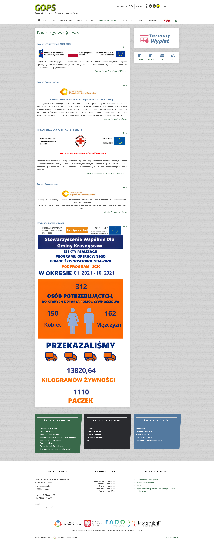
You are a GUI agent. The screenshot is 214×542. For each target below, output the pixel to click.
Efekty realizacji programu (50, 223)
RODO (138, 486)
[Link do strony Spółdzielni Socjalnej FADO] (115, 523)
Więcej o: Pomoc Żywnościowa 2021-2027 (111, 71)
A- (127, 6)
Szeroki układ (176, 6)
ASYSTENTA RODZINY (48, 428)
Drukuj (124, 47)
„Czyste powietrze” (47, 443)
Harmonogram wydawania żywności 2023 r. (59, 129)
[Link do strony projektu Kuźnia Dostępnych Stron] (67, 523)
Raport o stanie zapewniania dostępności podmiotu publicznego (156, 490)
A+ (132, 6)
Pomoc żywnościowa (48, 82)
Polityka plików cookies (145, 483)
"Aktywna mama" (46, 431)
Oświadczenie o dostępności (147, 480)
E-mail (126, 47)
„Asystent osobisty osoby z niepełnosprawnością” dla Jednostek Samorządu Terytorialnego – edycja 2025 (59, 437)
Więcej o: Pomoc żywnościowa (115, 119)
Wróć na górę (171, 537)
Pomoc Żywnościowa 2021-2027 (54, 44)
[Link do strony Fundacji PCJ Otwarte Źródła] (144, 523)
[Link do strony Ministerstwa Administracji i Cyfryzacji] (93, 523)
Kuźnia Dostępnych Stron (67, 537)
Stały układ (171, 6)
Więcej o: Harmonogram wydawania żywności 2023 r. (106, 173)
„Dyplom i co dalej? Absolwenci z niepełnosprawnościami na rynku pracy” (55, 447)
